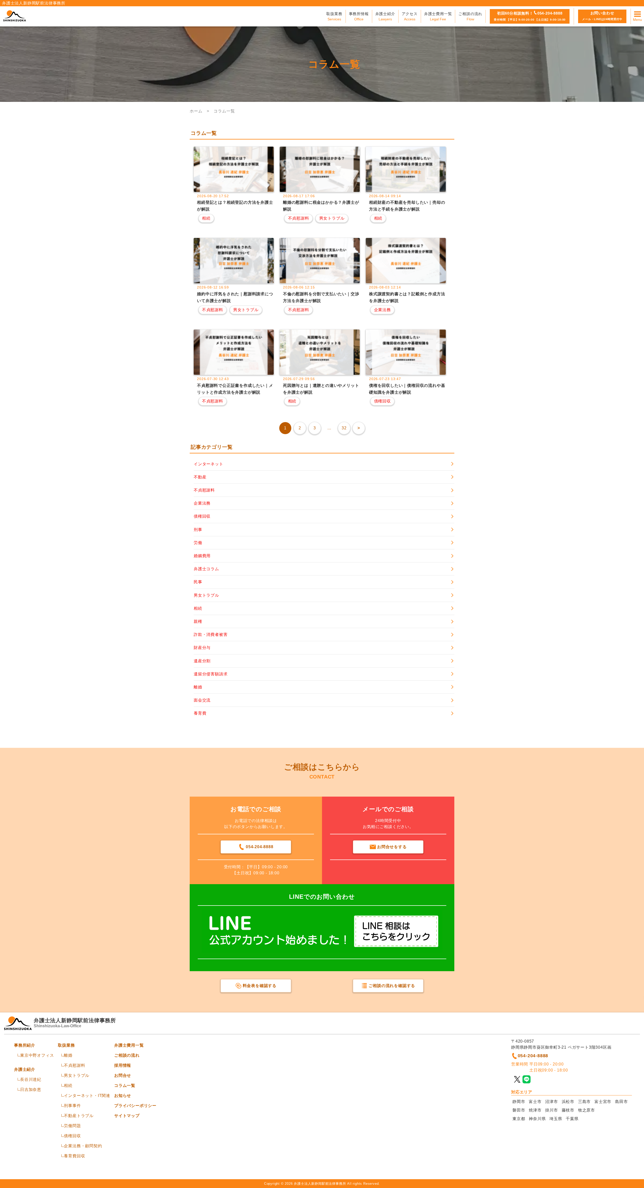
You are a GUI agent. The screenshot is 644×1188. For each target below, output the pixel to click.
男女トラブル (76, 1075)
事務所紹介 (24, 1045)
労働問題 (72, 1126)
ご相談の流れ (127, 1055)
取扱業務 (66, 1045)
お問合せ (122, 1075)
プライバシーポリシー (135, 1105)
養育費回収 (74, 1156)
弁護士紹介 (24, 1069)
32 (344, 428)
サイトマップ (127, 1116)
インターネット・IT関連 (87, 1095)
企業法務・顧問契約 (83, 1146)
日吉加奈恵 (30, 1089)
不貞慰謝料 (74, 1065)
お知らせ (122, 1095)
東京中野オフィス (37, 1055)
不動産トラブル (79, 1116)
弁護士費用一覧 (129, 1045)
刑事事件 (72, 1105)
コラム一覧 (124, 1085)
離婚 (68, 1055)
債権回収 (72, 1136)
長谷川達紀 (30, 1079)
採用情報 (122, 1065)
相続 (68, 1085)
